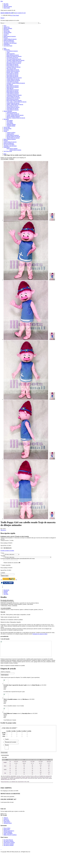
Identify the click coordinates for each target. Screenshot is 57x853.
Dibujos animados (8, 28)
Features (7, 44)
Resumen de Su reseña (10, 742)
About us (6, 817)
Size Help (6, 594)
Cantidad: (3, 572)
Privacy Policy (7, 828)
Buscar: (2, 23)
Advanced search (8, 823)
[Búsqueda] (40, 23)
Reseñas (5, 592)
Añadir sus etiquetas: (5, 671)
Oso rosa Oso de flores (9, 41)
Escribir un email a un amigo (7, 550)
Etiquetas (6, 591)
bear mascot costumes (9, 843)
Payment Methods (8, 832)
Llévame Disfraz (7, 32)
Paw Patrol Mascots (8, 839)
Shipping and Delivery (9, 830)
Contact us (6, 819)
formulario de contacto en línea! (40, 634)
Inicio (5, 153)
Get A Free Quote (8, 151)
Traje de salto (7, 31)
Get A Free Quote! (14, 15)
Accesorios (6, 33)
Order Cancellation (8, 833)
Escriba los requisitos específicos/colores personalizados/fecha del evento (18, 558)
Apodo (7, 739)
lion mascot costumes (9, 845)
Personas (6, 37)
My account (6, 820)
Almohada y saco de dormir (10, 43)
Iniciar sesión (7, 7)
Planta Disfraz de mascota (10, 36)
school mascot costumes (9, 842)
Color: (2, 553)
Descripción (6, 590)
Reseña (7, 745)
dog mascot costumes (9, 841)
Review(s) (3, 530)
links (2, 1)
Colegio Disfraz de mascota (10, 39)
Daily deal (6, 5)
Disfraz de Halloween (9, 40)
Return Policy (7, 829)
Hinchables (6, 29)
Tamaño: (3, 555)
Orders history (7, 821)
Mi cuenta (6, 3)
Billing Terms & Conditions (10, 834)
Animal (7, 27)
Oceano (5, 35)
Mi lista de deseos (8, 6)
